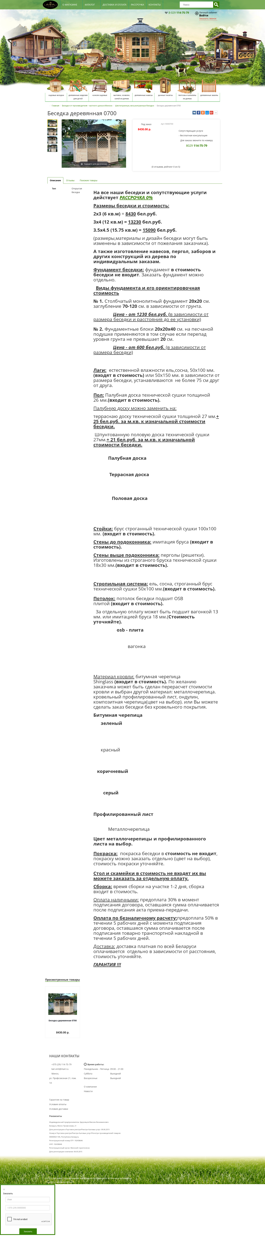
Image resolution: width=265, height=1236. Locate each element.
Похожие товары (88, 180)
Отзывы (70, 180)
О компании (90, 1086)
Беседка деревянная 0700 (63, 1020)
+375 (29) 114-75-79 (61, 1064)
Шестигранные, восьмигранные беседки (134, 105)
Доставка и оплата (115, 4)
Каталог (90, 4)
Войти (203, 15)
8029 (196, 145)
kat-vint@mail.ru (60, 1069)
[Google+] (211, 112)
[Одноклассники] (203, 112)
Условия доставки (58, 1108)
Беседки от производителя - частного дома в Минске (87, 105)
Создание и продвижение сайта (59, 1182)
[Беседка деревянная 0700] (52, 123)
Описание (55, 180)
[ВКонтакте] (194, 112)
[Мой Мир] (207, 112)
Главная (55, 105)
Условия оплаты (57, 1104)
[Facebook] (198, 112)
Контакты (155, 4)
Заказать (28, 1231)
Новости (88, 1091)
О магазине (69, 4)
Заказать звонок (207, 18)
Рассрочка (137, 4)
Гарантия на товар (59, 1099)
